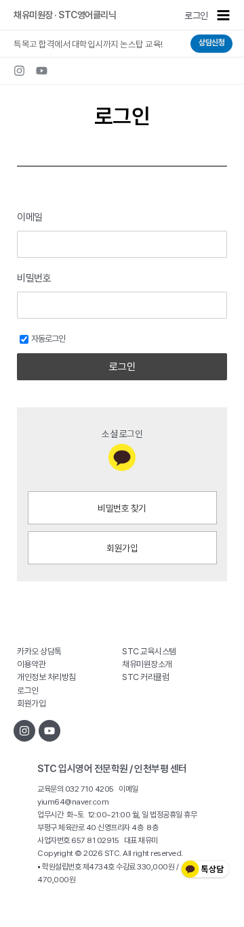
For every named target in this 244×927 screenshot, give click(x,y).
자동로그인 (48, 339)
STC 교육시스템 (149, 651)
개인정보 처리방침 (46, 677)
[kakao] (122, 457)
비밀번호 (34, 278)
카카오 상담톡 (39, 651)
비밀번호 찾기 (122, 508)
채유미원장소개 (147, 664)
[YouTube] (42, 71)
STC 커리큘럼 (145, 677)
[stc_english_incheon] (19, 71)
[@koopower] (49, 731)
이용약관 (31, 664)
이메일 (30, 217)
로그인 (196, 15)
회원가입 (122, 548)
